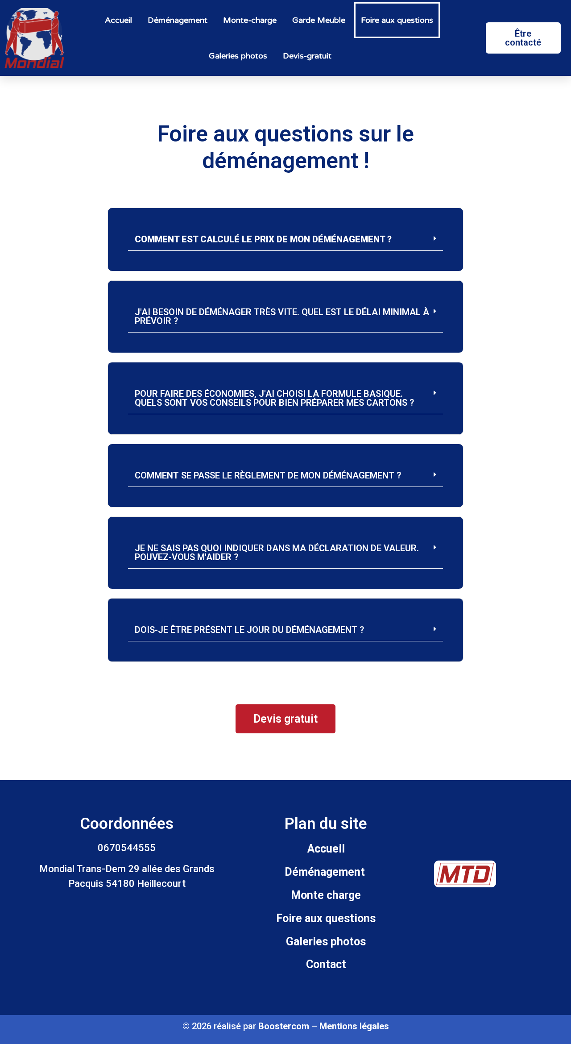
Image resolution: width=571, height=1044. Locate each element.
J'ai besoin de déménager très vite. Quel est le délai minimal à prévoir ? (282, 316)
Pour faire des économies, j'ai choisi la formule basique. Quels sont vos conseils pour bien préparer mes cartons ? (274, 398)
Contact (326, 964)
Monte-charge (250, 20)
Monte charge (326, 895)
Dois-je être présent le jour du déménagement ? (249, 629)
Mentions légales (354, 1026)
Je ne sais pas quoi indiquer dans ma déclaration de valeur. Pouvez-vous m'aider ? (277, 552)
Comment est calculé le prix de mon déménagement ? (263, 239)
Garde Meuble (318, 20)
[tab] (285, 239)
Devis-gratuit (307, 56)
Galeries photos (238, 56)
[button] (523, 38)
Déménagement (177, 20)
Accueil (118, 20)
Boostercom (283, 1026)
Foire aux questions (397, 20)
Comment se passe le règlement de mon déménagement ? (268, 475)
